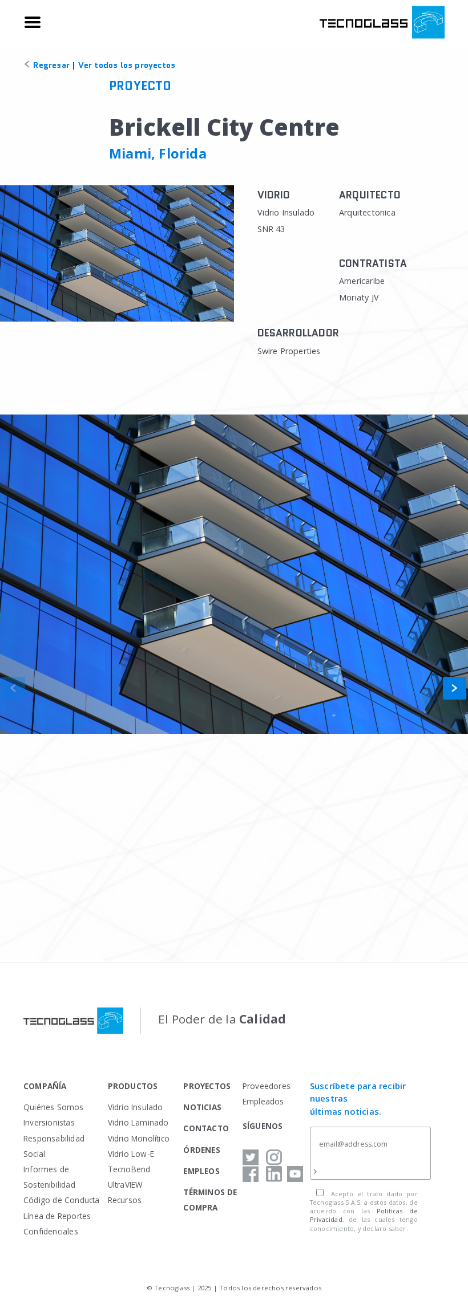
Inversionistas (49, 1122)
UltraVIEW (125, 1184)
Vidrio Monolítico (139, 1138)
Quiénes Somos (53, 1107)
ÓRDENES (201, 1149)
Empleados (263, 1101)
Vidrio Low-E (131, 1153)
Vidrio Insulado (135, 1107)
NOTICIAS (202, 1107)
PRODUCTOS (133, 1085)
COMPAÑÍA (45, 1085)
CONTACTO (206, 1128)
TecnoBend (129, 1169)
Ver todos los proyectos (127, 65)
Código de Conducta (61, 1200)
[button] (454, 688)
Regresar (50, 65)
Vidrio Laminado (138, 1122)
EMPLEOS (201, 1170)
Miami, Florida (158, 153)
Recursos (125, 1200)
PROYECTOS (207, 1085)
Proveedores (267, 1085)
